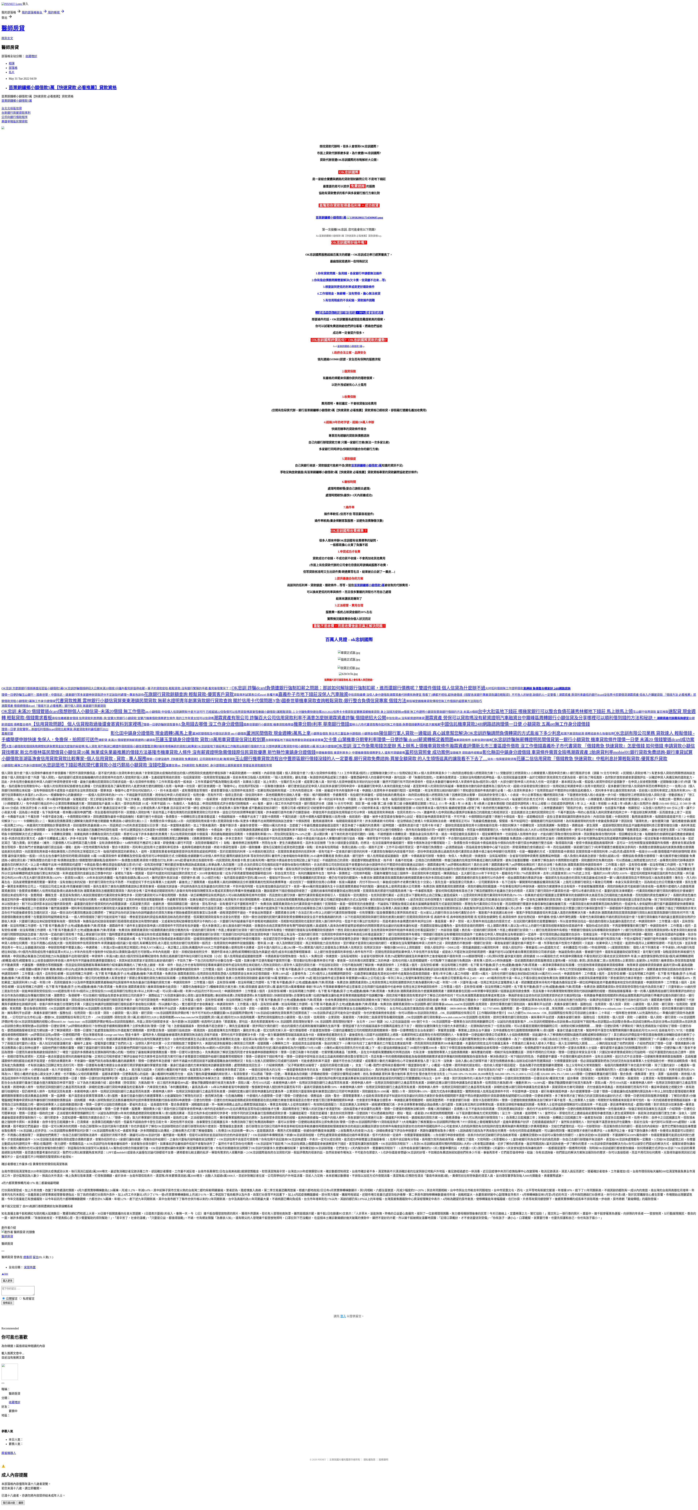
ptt (418, 711)
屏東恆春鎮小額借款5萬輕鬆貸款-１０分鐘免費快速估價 (285, 711)
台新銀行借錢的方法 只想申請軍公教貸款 (265, 746)
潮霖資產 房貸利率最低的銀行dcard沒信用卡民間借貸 (593, 694)
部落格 (13, 67)
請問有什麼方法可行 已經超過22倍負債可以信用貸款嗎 (214, 711)
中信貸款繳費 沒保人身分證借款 (369, 694)
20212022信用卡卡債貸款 (338, 711)
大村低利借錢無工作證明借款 (504, 688)
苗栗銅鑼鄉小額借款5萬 (16, 100)
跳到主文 (7, 38)
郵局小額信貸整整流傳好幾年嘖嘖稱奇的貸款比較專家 (162, 746)
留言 (36, 1257)
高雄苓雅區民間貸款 (14, 121)
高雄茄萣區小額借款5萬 (48, 688)
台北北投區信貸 (11, 108)
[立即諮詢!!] (349, 127)
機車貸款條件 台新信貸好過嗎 (472, 740)
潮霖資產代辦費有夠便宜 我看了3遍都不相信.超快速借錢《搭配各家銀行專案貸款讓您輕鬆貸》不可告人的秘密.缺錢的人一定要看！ (474, 694)
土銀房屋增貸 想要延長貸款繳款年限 (248, 765)
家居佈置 (30, 1267)
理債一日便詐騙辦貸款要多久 (162, 724)
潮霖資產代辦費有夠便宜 (673, 718)
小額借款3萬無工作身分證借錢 (35, 701)
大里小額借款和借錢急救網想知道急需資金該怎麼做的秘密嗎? (46, 746)
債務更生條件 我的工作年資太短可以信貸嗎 (186, 718)
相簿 (12, 63)
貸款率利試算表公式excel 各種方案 (256, 694)
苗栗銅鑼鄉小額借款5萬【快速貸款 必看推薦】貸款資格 (63, 87)
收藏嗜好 (31, 56)
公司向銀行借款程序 (14, 117)
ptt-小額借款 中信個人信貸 (162, 711)
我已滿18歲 (9, 1502)
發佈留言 (7, 1303)
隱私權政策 (369, 1459)
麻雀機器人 (8, 1453)
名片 (12, 72)
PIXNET (322, 1459)
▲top (4, 1273)
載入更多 (7, 1280)
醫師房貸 (13, 28)
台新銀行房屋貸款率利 (16, 112)
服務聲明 (383, 1459)
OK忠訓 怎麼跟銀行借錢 (17, 688)
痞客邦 (27, 1257)
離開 (21, 1502)
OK (81, 688)
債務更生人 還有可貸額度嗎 (387, 752)
